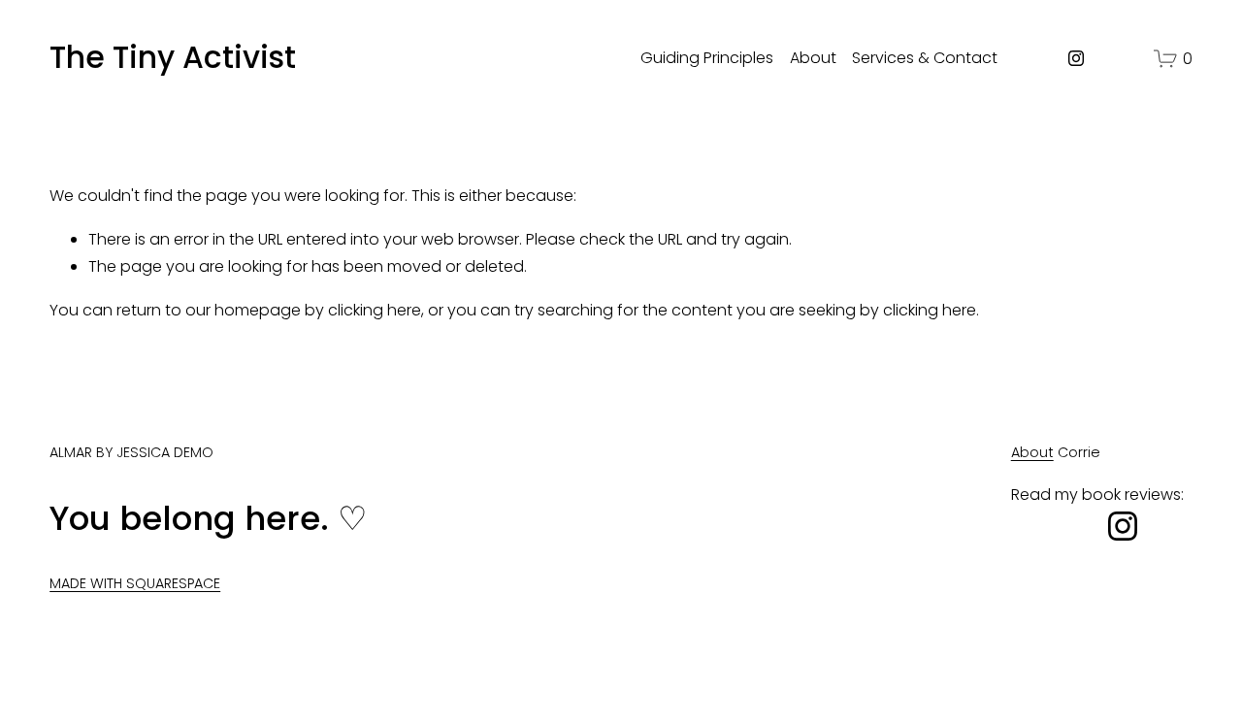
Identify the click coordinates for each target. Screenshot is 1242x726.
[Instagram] (1076, 58)
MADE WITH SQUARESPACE (134, 583)
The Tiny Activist (172, 57)
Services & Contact (924, 58)
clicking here (374, 310)
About (813, 58)
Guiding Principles (706, 58)
